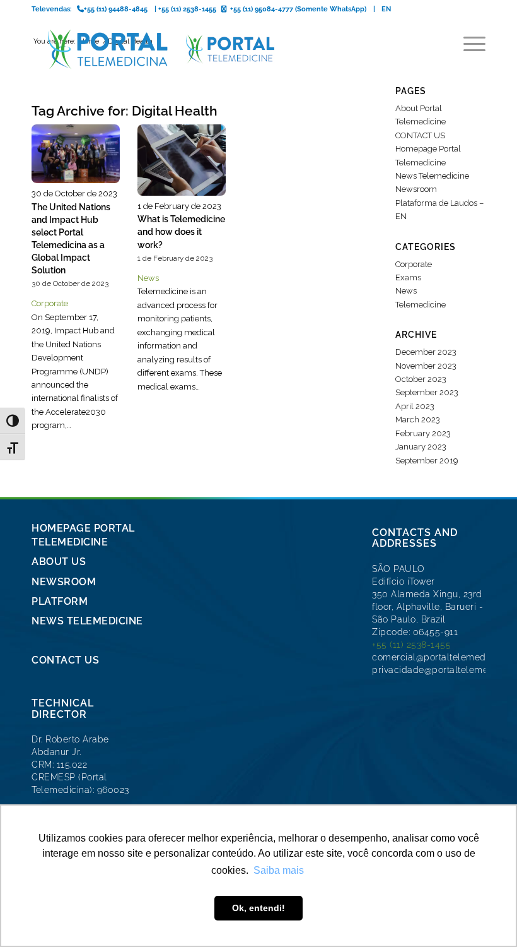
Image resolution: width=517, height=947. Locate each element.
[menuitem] (468, 44)
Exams (408, 277)
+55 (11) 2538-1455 (411, 645)
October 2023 (420, 379)
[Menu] (468, 44)
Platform (60, 601)
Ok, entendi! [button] (258, 908)
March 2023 (417, 419)
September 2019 (426, 460)
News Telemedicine (432, 176)
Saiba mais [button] (278, 870)
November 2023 (425, 366)
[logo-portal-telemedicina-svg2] (154, 49)
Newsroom (416, 189)
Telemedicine (420, 304)
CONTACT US (420, 135)
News (148, 278)
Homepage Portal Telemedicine (83, 534)
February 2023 (423, 433)
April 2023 (414, 406)
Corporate (50, 303)
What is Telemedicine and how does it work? (181, 231)
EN (386, 9)
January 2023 (420, 446)
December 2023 (425, 352)
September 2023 (426, 392)
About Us (59, 562)
